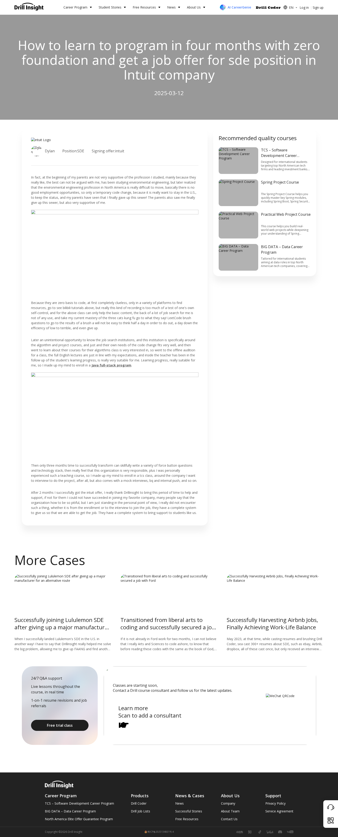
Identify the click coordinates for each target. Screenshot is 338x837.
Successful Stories (188, 811)
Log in (304, 7)
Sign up (318, 7)
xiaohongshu (239, 832)
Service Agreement (279, 811)
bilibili (270, 832)
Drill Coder (268, 8)
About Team (230, 811)
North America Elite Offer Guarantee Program (79, 819)
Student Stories (110, 7)
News (171, 7)
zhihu (249, 832)
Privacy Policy (275, 803)
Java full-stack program (111, 365)
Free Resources (144, 7)
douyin (260, 832)
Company (228, 803)
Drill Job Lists (140, 811)
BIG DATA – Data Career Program (70, 811)
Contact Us (229, 819)
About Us (194, 7)
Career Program (75, 7)
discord (280, 832)
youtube (290, 832)
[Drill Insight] (29, 7)
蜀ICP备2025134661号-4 (160, 831)
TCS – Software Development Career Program (79, 803)
